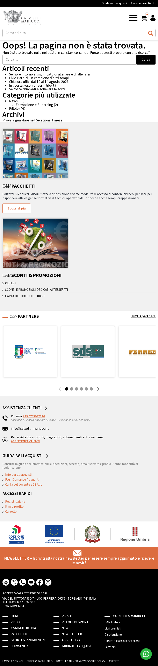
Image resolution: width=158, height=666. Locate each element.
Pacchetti (19, 634)
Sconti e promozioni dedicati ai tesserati (36, 290)
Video (15, 622)
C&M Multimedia (23, 628)
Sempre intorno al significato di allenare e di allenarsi (49, 74)
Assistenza (71, 640)
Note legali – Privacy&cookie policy (80, 661)
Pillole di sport (75, 622)
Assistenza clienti (143, 3)
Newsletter (72, 634)
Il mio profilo (14, 506)
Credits (114, 661)
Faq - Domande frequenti (22, 479)
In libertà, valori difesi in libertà (32, 85)
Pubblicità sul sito (40, 661)
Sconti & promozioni (28, 640)
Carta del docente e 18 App (23, 484)
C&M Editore (113, 622)
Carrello (11, 511)
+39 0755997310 (34, 416)
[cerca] (151, 33)
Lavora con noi (12, 661)
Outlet (10, 283)
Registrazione (15, 501)
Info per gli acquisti (18, 474)
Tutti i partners (143, 316)
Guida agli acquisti (114, 3)
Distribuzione (113, 635)
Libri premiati (113, 629)
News (13, 101)
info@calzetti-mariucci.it (30, 428)
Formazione (20, 646)
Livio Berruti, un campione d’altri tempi (39, 78)
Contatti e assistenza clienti (123, 641)
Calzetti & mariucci (129, 616)
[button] (133, 17)
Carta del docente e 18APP (25, 296)
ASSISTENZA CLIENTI (25, 441)
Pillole (14, 108)
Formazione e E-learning (34, 104)
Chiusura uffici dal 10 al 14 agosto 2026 (39, 81)
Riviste (67, 616)
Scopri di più (17, 208)
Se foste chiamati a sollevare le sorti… (39, 89)
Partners (110, 647)
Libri (14, 616)
